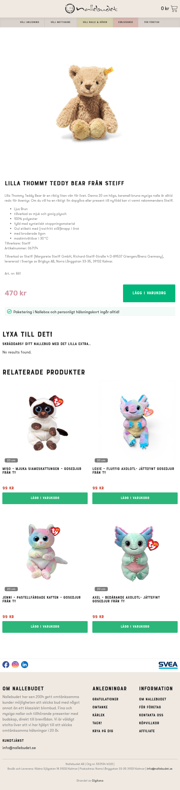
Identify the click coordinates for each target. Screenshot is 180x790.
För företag (150, 707)
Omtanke (100, 707)
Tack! (97, 723)
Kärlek (98, 715)
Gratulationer (105, 699)
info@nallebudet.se (19, 747)
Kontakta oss (151, 715)
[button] (149, 293)
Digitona (97, 781)
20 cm (11, 460)
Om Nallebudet (152, 699)
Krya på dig (102, 731)
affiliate (147, 731)
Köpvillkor (149, 723)
